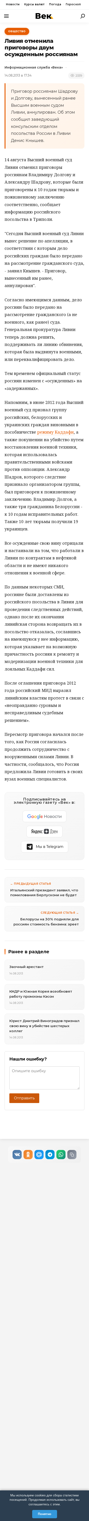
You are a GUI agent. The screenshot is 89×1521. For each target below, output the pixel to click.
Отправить (24, 1098)
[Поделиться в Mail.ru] (39, 1154)
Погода (55, 4)
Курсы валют (34, 4)
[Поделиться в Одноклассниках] (28, 1154)
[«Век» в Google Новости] (44, 816)
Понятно (44, 1514)
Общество (17, 31)
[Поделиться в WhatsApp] (60, 1154)
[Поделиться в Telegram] (50, 1154)
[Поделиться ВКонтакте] (17, 1154)
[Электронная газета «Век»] (44, 16)
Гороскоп (73, 4)
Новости (13, 4)
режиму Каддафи (55, 432)
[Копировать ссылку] (71, 1154)
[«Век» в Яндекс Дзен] (44, 831)
